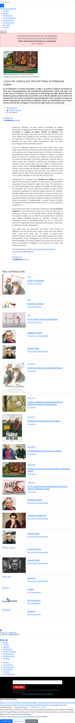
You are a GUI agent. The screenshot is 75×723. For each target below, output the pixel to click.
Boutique (6, 25)
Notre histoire (8, 667)
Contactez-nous (9, 674)
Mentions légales (21, 707)
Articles (6, 11)
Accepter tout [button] (6, 721)
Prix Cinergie (7, 669)
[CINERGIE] (8, 8)
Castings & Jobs (9, 23)
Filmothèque (7, 16)
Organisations (8, 20)
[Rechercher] (2, 5)
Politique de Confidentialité (22, 717)
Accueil (5, 642)
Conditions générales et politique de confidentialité (37, 694)
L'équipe (6, 672)
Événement (13, 108)
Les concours (8, 665)
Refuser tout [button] (19, 721)
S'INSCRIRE (19, 687)
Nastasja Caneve (15, 110)
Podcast (6, 27)
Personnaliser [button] (31, 721)
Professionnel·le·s (9, 18)
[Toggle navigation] (1, 31)
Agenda (6, 13)
